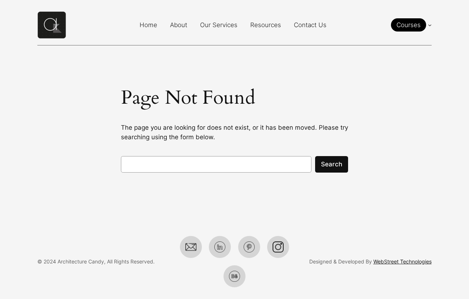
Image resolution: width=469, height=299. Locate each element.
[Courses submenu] (430, 25)
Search (331, 164)
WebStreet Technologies (402, 261)
